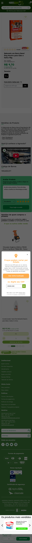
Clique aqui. (22, 292)
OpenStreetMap (21, 294)
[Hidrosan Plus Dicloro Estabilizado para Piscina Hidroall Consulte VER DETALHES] (9, 529)
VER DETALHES (22, 528)
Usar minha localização (16, 276)
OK (24, 286)
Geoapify (15, 294)
